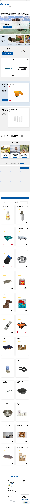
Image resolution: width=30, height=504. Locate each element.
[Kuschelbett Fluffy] (7, 426)
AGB (23, 481)
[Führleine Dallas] (21, 60)
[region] (15, 68)
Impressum (24, 482)
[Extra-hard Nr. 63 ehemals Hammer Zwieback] (22, 435)
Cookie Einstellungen (17, 491)
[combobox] (12, 6)
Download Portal (17, 490)
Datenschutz (24, 480)
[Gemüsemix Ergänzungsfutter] (22, 457)
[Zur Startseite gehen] (5, 4)
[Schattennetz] (21, 229)
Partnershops (16, 483)
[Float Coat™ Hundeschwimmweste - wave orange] (18, 94)
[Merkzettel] (25, 6)
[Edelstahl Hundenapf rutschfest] (8, 413)
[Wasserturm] (7, 361)
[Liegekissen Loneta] (7, 448)
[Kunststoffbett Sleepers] (22, 391)
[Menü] (1, 6)
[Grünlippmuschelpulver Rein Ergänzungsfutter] (22, 413)
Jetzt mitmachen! (25, 499)
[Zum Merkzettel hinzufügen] (13, 59)
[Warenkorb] (28, 6)
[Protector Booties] (8, 260)
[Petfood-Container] (21, 207)
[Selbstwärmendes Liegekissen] (22, 347)
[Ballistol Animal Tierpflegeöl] (8, 216)
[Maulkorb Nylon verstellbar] (8, 303)
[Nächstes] (29, 25)
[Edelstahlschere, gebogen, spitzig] (8, 391)
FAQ (15, 480)
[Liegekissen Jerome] (8, 347)
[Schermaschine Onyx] (8, 325)
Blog (15, 482)
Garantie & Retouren (25, 483)
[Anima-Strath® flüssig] (22, 282)
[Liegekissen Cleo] (7, 273)
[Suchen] (20, 6)
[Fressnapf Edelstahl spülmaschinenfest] (22, 260)
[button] (0, 136)
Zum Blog (22, 163)
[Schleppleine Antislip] (22, 369)
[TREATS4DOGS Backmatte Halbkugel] (22, 303)
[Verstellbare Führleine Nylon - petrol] (8, 69)
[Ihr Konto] (27, 6)
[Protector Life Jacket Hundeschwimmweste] (8, 238)
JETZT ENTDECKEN (7, 53)
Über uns (16, 481)
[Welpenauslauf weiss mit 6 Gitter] (18, 119)
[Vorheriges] (0, 25)
